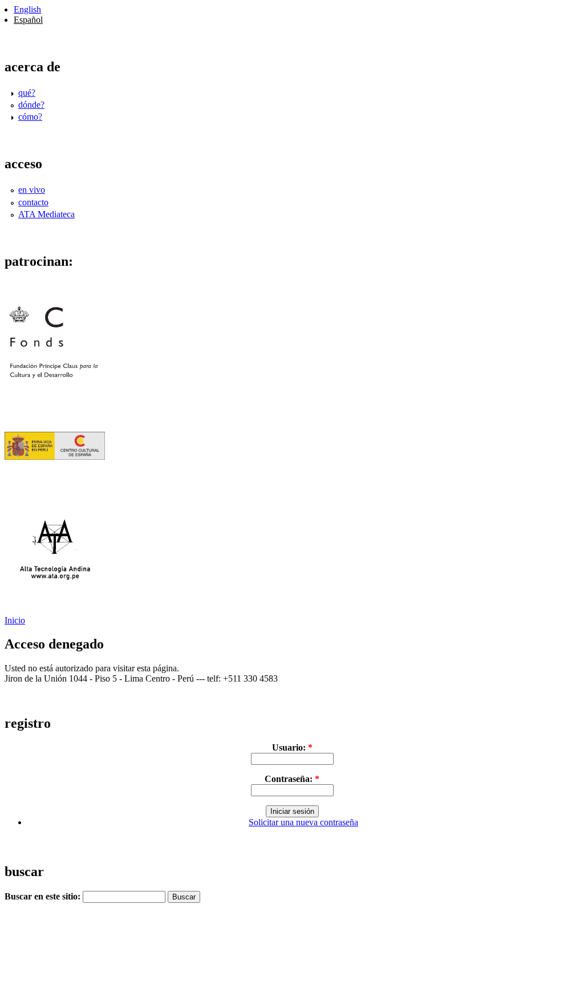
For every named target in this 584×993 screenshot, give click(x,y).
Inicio (15, 620)
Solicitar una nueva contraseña (303, 822)
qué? (26, 93)
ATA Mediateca (46, 214)
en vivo (31, 189)
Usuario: (292, 747)
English (27, 9)
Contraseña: (292, 779)
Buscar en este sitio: (44, 896)
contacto (33, 202)
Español (28, 20)
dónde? (31, 105)
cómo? (30, 116)
